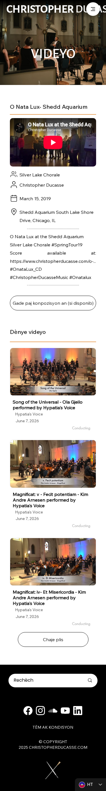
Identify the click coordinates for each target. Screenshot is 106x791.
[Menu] (93, 9)
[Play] (53, 372)
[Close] (28, 710)
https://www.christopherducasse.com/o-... (53, 261)
